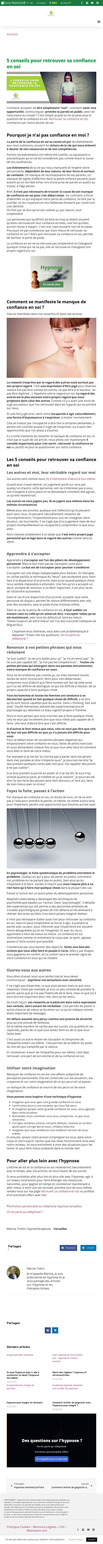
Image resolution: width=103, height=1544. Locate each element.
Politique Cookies (18, 1527)
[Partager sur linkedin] (55, 1330)
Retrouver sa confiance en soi (68, 119)
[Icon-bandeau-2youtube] (92, 3)
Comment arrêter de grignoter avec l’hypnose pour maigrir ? (71, 1404)
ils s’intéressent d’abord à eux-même (70, 479)
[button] (13, 3)
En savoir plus (51, 284)
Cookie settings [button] (75, 1539)
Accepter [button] (91, 1539)
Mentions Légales (44, 1527)
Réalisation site (37, 1530)
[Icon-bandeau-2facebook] (82, 3)
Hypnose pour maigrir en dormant (25, 1402)
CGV (62, 1527)
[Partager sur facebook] (48, 1330)
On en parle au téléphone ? (25, 1212)
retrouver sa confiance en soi (60, 1191)
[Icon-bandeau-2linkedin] (97, 3)
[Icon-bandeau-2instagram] (87, 3)
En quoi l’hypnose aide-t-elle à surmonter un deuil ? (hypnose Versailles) (23, 1375)
